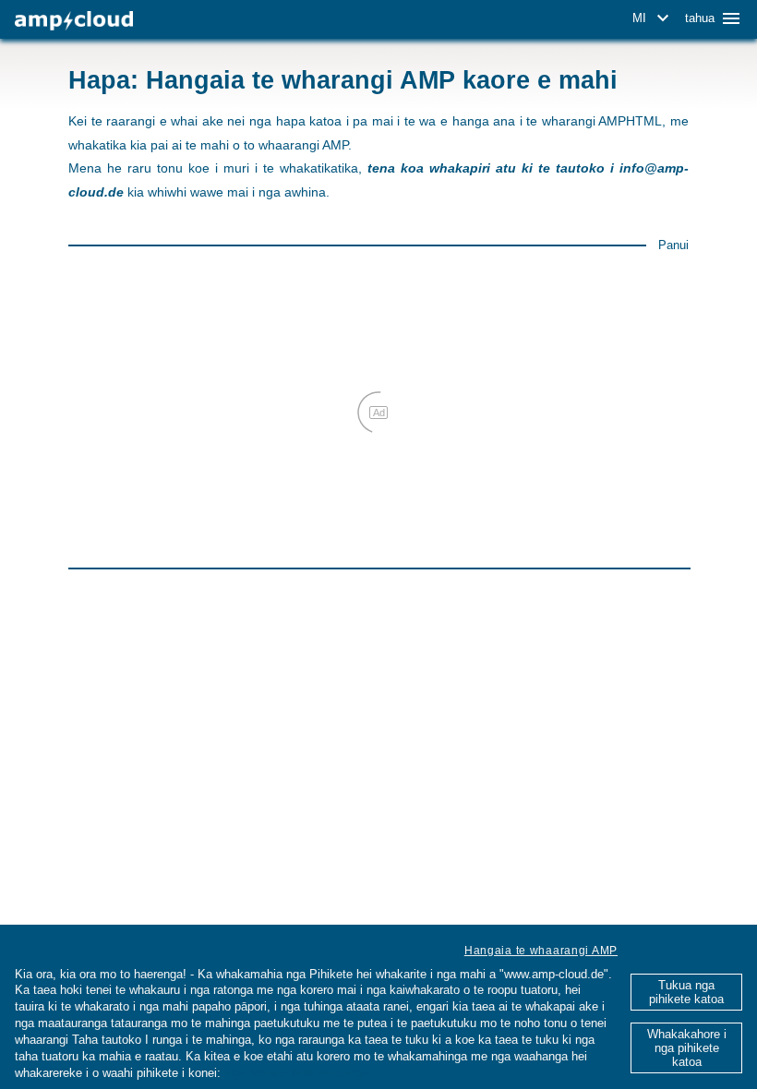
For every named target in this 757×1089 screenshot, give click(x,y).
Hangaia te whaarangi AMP (541, 950)
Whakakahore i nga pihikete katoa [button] (687, 1048)
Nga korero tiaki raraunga (296, 1073)
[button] (653, 18)
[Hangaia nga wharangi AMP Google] (74, 20)
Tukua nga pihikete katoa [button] (686, 992)
